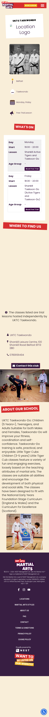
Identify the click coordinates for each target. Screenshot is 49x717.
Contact (24, 622)
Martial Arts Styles (24, 605)
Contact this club (27, 365)
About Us (24, 611)
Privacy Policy (24, 634)
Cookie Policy (24, 639)
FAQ (24, 616)
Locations (24, 599)
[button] (42, 5)
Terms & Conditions (24, 628)
